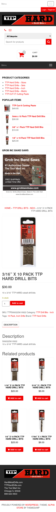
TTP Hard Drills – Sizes (15, 82)
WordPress (31, 504)
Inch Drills (20, 315)
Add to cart (17, 303)
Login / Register (48, 9)
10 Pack (11, 315)
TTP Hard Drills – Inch (15, 88)
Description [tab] (10, 324)
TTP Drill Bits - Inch (24, 208)
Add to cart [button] (15, 398)
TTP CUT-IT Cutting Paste (17, 93)
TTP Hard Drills (39, 315)
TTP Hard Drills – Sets (15, 85)
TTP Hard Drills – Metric (16, 91)
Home (8, 208)
